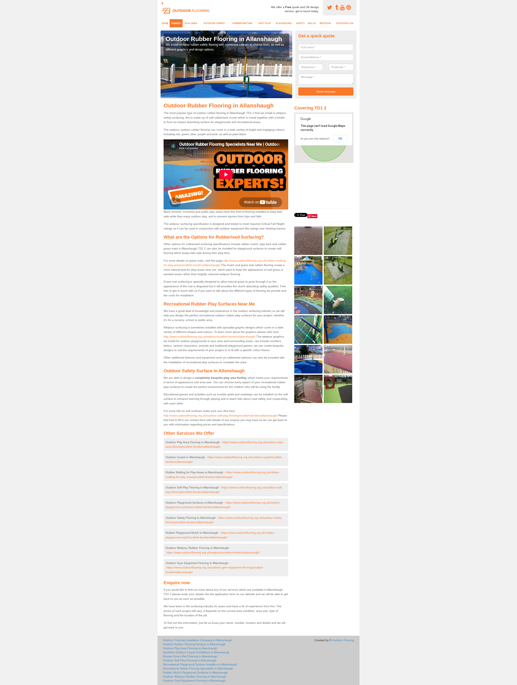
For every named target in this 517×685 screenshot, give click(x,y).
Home (165, 23)
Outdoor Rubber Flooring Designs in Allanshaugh (194, 644)
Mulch (312, 23)
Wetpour (325, 23)
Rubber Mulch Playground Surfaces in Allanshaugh (195, 672)
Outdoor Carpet (214, 23)
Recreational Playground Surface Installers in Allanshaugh (200, 664)
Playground (284, 23)
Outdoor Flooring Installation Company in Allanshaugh (197, 640)
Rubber (176, 23)
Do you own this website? (315, 138)
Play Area (191, 23)
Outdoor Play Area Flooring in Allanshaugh (190, 648)
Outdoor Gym (344, 23)
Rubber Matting (242, 23)
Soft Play (264, 23)
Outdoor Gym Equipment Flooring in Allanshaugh (194, 680)
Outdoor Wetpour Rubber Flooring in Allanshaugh (194, 676)
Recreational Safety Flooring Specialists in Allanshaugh (198, 668)
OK (340, 138)
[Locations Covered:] (162, 3)
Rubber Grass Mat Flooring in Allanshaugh (190, 656)
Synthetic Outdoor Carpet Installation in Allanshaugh (196, 652)
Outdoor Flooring (343, 640)
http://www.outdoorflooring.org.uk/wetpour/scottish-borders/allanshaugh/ (209, 336)
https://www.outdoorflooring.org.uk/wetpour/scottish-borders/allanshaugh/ (213, 552)
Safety (300, 23)
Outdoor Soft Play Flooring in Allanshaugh (189, 660)
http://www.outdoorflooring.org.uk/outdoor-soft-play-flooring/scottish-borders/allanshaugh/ (220, 415)
